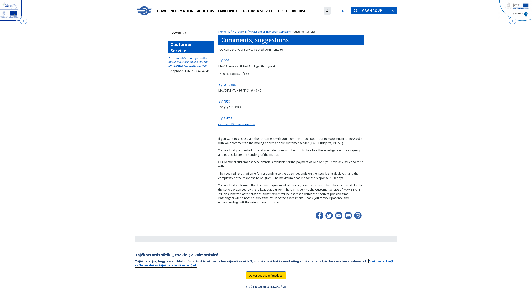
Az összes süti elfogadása (266, 275)
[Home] (144, 10)
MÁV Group (235, 31)
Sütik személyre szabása (267, 287)
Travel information (175, 11)
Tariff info (227, 11)
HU (337, 11)
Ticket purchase (291, 11)
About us (205, 11)
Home (222, 31)
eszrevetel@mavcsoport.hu (236, 124)
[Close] (23, 20)
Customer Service (257, 11)
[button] (327, 11)
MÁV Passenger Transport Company (268, 31)
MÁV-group (371, 10)
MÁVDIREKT (179, 33)
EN (342, 11)
